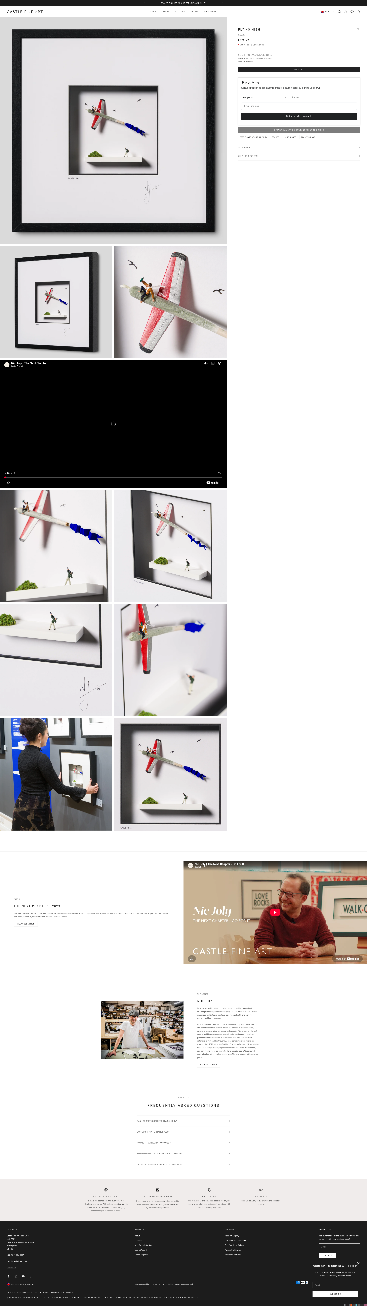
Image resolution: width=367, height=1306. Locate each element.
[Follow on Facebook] (8, 1276)
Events (194, 12)
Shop (153, 12)
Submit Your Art (141, 1250)
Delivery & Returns (233, 1254)
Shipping (169, 1284)
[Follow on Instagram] (15, 1276)
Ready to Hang (308, 137)
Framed (275, 137)
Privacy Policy (158, 1284)
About (137, 1235)
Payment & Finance (233, 1250)
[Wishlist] (358, 29)
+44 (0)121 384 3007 (15, 1255)
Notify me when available (299, 116)
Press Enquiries (141, 1254)
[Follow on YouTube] (23, 1276)
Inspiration (210, 12)
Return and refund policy (184, 1284)
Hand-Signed (290, 137)
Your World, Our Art (143, 1245)
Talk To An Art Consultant (235, 1240)
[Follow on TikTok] (30, 1276)
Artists (165, 12)
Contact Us (11, 1267)
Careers (138, 1240)
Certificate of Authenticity (253, 137)
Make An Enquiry (232, 1235)
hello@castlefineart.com (17, 1261)
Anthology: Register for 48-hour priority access (183, 3)
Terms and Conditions (142, 1284)
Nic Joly (241, 35)
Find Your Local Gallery (234, 1245)
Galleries (180, 12)
